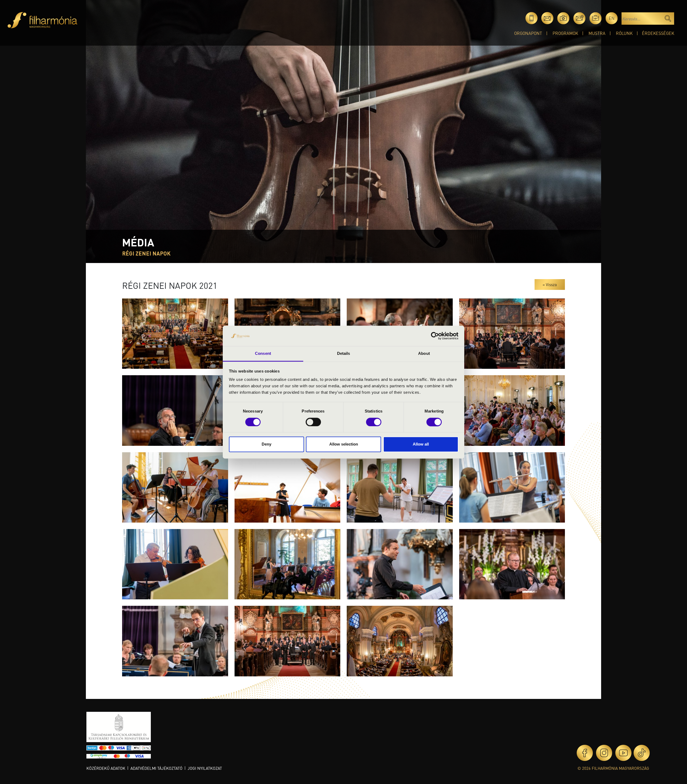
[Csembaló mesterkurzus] (288, 487)
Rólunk (624, 33)
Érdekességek (658, 33)
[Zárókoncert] (400, 563)
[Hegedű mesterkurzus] (175, 563)
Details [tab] (343, 353)
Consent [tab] (263, 353)
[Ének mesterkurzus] (400, 487)
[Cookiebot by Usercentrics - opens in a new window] (434, 336)
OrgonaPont (528, 33)
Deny (266, 444)
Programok (565, 33)
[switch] (313, 422)
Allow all (421, 444)
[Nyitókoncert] (175, 333)
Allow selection (343, 444)
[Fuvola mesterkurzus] (512, 487)
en (612, 18)
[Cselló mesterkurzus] (175, 487)
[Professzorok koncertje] (512, 410)
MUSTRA (597, 33)
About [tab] (424, 353)
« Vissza (550, 284)
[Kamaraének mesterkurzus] (288, 563)
